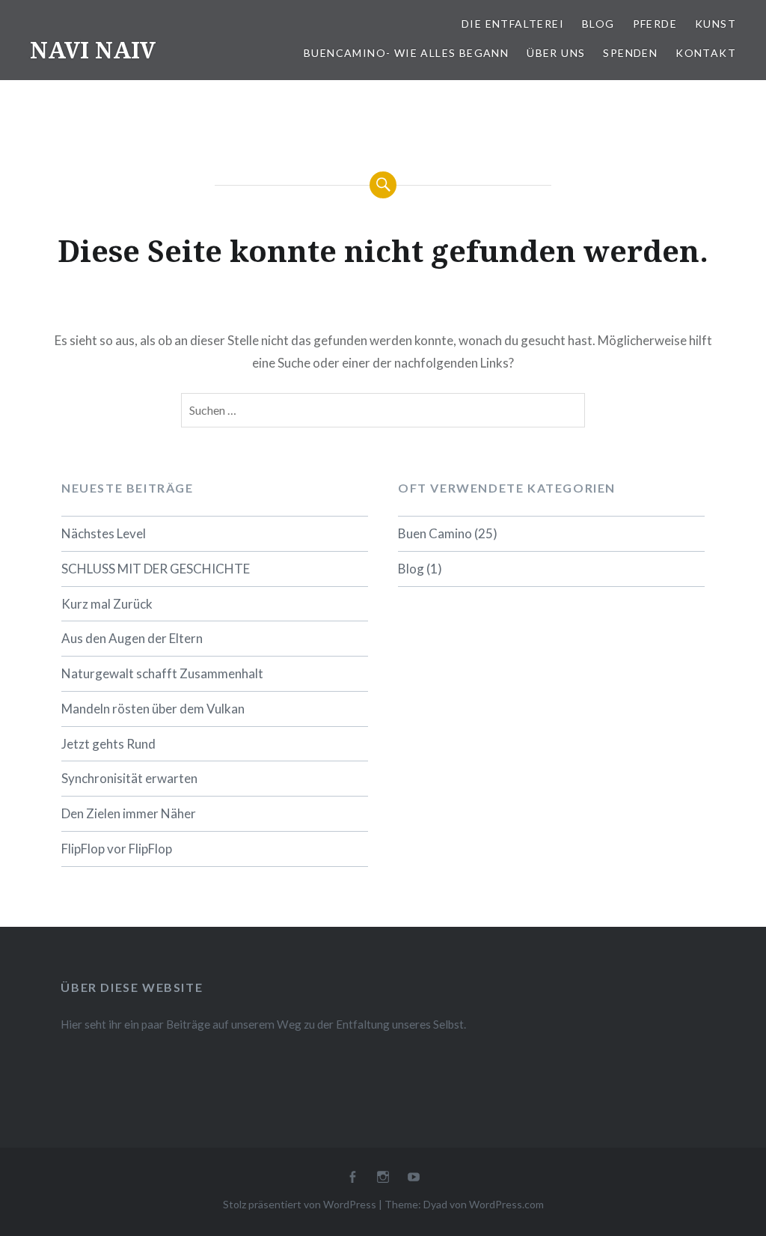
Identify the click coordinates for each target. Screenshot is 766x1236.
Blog (598, 23)
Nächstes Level (103, 533)
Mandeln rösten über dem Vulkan (153, 708)
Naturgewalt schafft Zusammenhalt (162, 673)
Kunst (715, 23)
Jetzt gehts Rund (108, 744)
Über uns (556, 52)
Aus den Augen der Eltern (132, 638)
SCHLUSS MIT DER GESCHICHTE (155, 568)
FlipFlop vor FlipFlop (116, 848)
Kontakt (705, 52)
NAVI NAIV (93, 49)
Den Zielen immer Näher (128, 813)
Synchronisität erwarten (129, 778)
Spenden (630, 52)
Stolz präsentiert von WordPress (299, 1204)
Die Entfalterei (513, 23)
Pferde (655, 23)
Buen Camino (435, 533)
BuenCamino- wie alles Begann (406, 52)
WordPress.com (506, 1204)
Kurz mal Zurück (107, 604)
